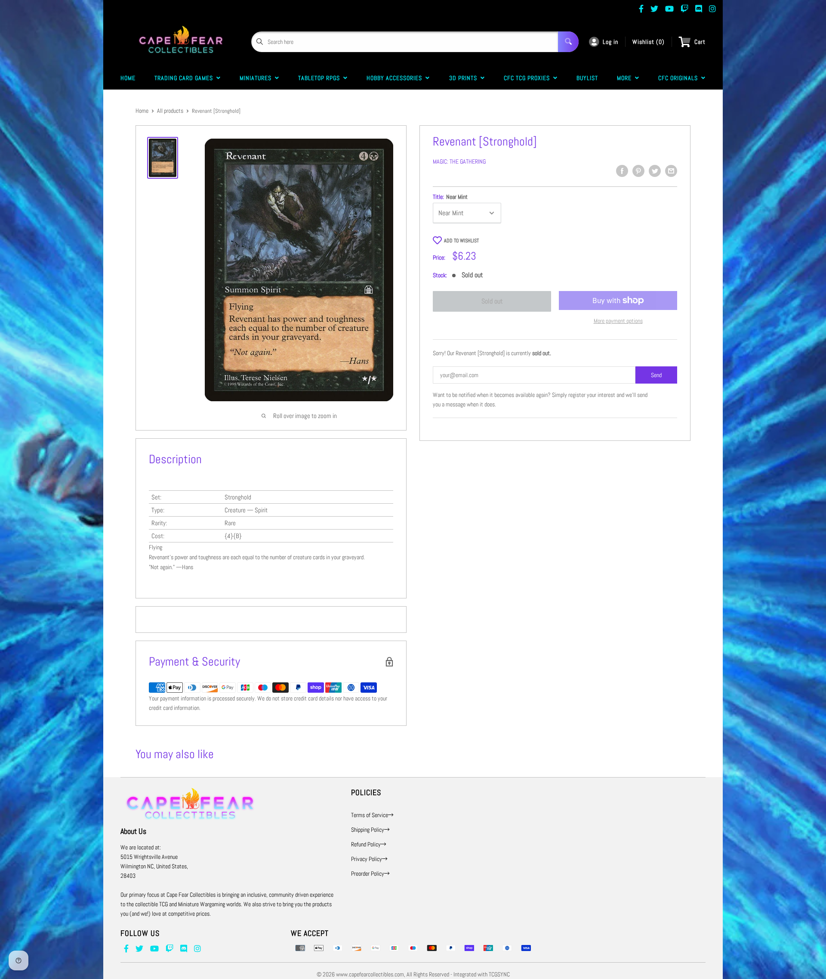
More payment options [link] (618, 321)
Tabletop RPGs (320, 78)
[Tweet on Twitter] (655, 171)
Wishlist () (648, 42)
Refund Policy (366, 844)
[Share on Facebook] (622, 171)
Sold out (492, 301)
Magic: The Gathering (459, 161)
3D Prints (465, 78)
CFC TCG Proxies (528, 78)
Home (128, 78)
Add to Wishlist (461, 240)
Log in (610, 42)
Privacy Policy (366, 859)
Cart (700, 42)
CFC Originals (679, 78)
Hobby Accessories (396, 78)
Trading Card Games (185, 78)
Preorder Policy (367, 873)
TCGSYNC (499, 974)
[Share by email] (671, 171)
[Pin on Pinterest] (638, 171)
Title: (450, 197)
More (626, 78)
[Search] (568, 41)
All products (170, 111)
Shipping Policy (367, 829)
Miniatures (257, 78)
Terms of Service (369, 815)
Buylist (587, 78)
